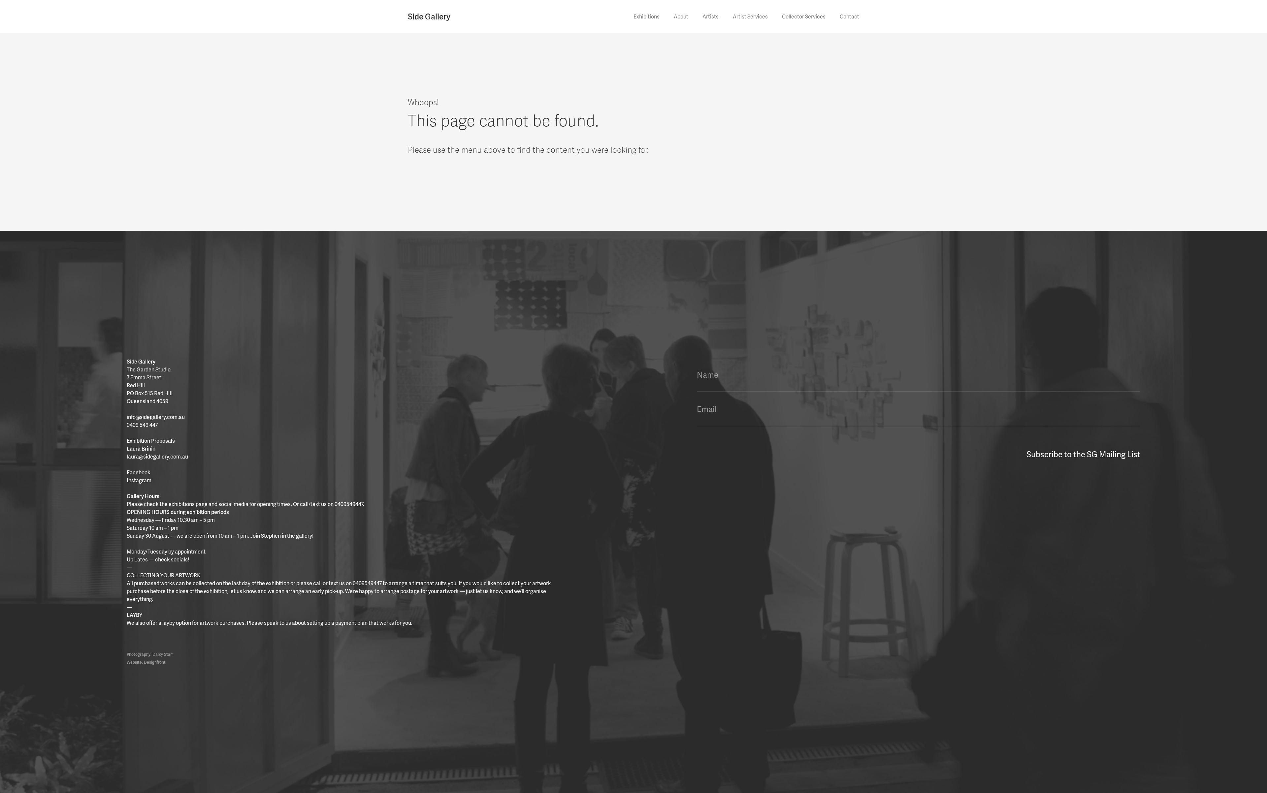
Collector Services (804, 16)
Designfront (155, 662)
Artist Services (750, 16)
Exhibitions (647, 16)
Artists (710, 16)
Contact (849, 16)
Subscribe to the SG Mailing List (1083, 454)
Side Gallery (429, 16)
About (681, 16)
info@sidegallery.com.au (156, 417)
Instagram (139, 480)
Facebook (138, 472)
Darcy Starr (162, 654)
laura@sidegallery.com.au (157, 456)
